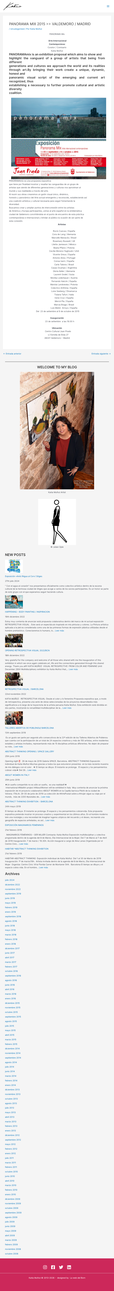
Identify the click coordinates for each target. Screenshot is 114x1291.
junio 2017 (10, 953)
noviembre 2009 (13, 1203)
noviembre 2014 (12, 1053)
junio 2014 (10, 1071)
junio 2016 (10, 985)
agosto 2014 (11, 1062)
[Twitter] (61, 1267)
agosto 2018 (11, 921)
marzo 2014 (10, 1076)
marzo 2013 (10, 1121)
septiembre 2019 (13, 893)
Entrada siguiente (101, 354)
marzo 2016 (10, 994)
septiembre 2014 (13, 1058)
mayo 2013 (10, 1112)
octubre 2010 (11, 1171)
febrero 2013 (11, 1126)
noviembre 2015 (12, 1007)
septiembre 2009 (13, 1212)
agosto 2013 (11, 1103)
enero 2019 (10, 912)
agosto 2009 (11, 1217)
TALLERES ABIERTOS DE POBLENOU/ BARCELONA (29, 728)
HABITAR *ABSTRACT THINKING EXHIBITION (26, 849)
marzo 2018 (10, 934)
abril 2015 (9, 1035)
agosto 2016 (11, 980)
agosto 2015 (11, 1021)
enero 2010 (10, 1194)
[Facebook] (53, 1267)
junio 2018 (10, 925)
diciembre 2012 (12, 1135)
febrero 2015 (11, 1044)
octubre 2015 (11, 1012)
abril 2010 (9, 1181)
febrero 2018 (11, 939)
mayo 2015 (10, 1030)
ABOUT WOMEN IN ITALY (17, 775)
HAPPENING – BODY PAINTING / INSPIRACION (27, 612)
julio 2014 (9, 1067)
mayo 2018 (10, 930)
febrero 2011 (11, 1167)
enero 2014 (10, 1085)
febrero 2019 (11, 907)
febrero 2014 (11, 1080)
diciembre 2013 (12, 1089)
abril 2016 (9, 989)
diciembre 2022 (12, 884)
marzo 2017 (10, 962)
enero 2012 (10, 1153)
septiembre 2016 (13, 976)
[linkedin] (69, 1267)
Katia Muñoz (35, 1278)
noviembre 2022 (13, 889)
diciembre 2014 (12, 1048)
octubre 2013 (11, 1099)
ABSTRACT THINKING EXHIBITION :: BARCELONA (29, 801)
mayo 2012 (10, 1144)
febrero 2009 (11, 1244)
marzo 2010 (10, 1185)
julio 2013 (9, 1108)
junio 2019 (10, 898)
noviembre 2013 (12, 1094)
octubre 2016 (11, 971)
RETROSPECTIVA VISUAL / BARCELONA (24, 689)
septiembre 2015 (13, 1017)
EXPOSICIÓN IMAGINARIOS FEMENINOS (24, 825)
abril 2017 (9, 957)
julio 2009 (10, 1222)
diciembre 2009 (12, 1199)
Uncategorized (17, 29)
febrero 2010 (11, 1190)
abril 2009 (10, 1235)
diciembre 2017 (12, 948)
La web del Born (77, 1278)
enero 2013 (10, 1130)
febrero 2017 (11, 966)
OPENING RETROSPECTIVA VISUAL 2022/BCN (27, 650)
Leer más (59, 630)
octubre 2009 (11, 1208)
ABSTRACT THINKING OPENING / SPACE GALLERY (29, 751)
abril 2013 (9, 1117)
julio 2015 (9, 1026)
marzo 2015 (10, 1039)
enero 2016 (10, 998)
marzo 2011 (10, 1162)
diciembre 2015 (12, 1003)
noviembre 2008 (13, 1249)
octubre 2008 (11, 1253)
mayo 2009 (10, 1231)
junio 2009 (10, 1226)
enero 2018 (10, 944)
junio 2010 (10, 1176)
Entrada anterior (12, 354)
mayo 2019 (10, 903)
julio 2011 (9, 1158)
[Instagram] (45, 1267)
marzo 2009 (11, 1240)
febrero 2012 (11, 1149)
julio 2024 (9, 880)
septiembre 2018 (13, 916)
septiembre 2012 (13, 1140)
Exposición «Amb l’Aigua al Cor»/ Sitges (23, 576)
